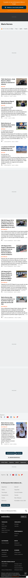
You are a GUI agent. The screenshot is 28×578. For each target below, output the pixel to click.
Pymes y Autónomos (18, 554)
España (25, 28)
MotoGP (3, 86)
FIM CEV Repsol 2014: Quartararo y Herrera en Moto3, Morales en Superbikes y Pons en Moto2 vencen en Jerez (8, 223)
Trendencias (4, 552)
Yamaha (16, 495)
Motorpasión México (18, 569)
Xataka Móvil (4, 526)
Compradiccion (5, 556)
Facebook (4, 417)
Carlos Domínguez (9, 317)
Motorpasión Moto (18, 545)
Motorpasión (17, 543)
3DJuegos (16, 524)
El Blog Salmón (17, 552)
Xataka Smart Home (6, 530)
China (12, 28)
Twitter (1, 417)
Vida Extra (16, 526)
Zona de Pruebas (18, 492)
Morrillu (6, 96)
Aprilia (21, 28)
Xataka (3, 524)
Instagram (11, 417)
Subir (22, 516)
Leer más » (24, 94)
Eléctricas (4, 500)
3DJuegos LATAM (18, 563)
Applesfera (4, 528)
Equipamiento (23, 462)
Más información (15, 576)
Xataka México (5, 563)
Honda (3, 498)
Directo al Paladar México (7, 569)
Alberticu (6, 444)
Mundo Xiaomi (4, 532)
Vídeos (3, 489)
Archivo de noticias (15, 457)
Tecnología (4, 492)
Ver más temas (5, 505)
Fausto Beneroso (8, 240)
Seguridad (16, 489)
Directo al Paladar (5, 543)
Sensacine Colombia (18, 567)
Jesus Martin (7, 141)
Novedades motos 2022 (20, 500)
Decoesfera (4, 554)
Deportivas (11, 462)
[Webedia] (5, 517)
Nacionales (4, 229)
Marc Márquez (17, 498)
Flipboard (17, 417)
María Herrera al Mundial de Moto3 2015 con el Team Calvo (8, 124)
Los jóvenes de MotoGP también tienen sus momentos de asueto (8, 148)
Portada (19, 453)
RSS (14, 417)
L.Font (5, 118)
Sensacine (16, 533)
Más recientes (10, 453)
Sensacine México (18, 565)
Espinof (16, 535)
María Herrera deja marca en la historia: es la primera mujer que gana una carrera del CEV (8, 301)
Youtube (8, 417)
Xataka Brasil (4, 565)
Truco (16, 28)
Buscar (26, 511)
